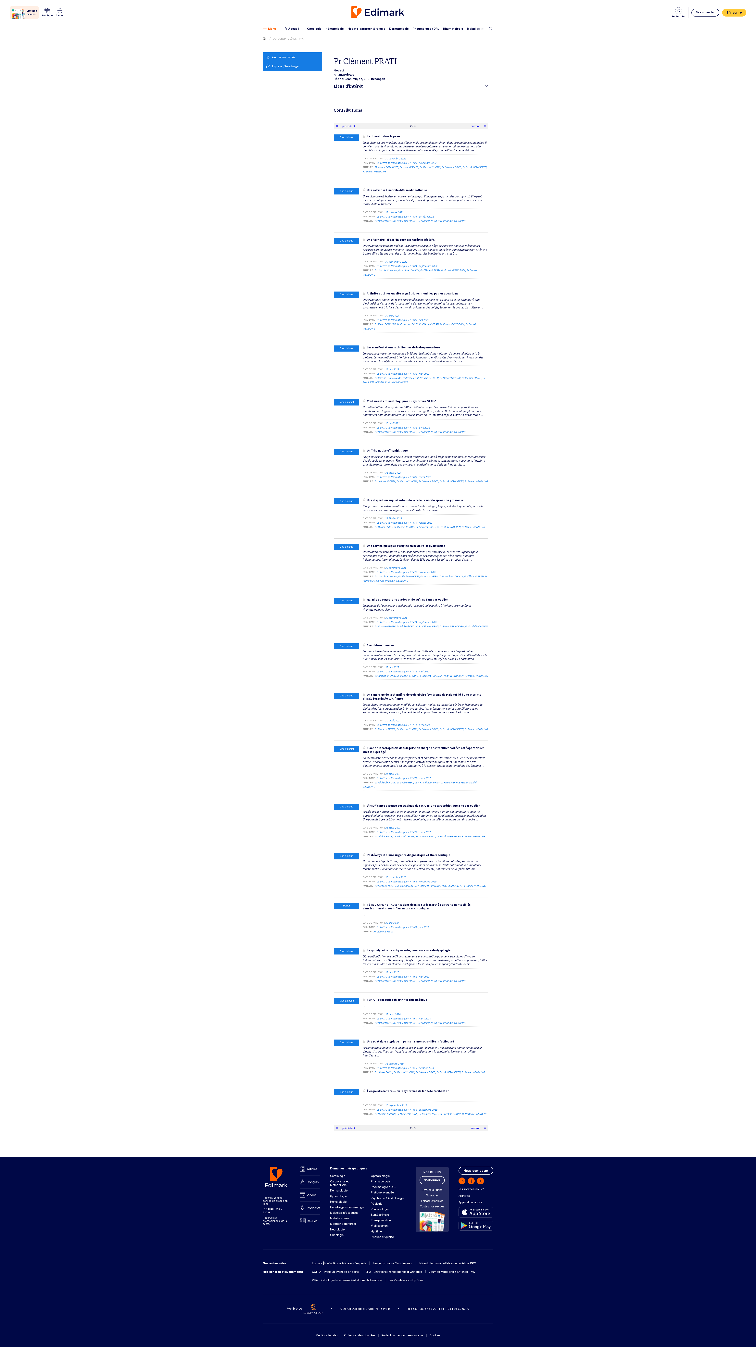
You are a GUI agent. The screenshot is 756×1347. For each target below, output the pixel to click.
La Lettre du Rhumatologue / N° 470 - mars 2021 (404, 778)
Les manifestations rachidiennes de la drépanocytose (403, 347)
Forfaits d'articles (432, 1201)
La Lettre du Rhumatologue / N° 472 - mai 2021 (403, 671)
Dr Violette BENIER (385, 626)
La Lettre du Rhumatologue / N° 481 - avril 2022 (404, 427)
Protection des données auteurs (402, 1335)
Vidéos (312, 1195)
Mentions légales (327, 1335)
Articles (312, 1169)
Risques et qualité (382, 1237)
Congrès (313, 1182)
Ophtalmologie (380, 1176)
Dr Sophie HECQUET (408, 782)
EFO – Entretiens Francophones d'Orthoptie (394, 1271)
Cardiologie (337, 1176)
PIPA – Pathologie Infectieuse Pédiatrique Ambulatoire (347, 1280)
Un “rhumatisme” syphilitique (387, 450)
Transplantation (381, 1220)
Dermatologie (399, 28)
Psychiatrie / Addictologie (387, 1198)
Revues (312, 1221)
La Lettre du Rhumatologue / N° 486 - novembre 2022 (407, 163)
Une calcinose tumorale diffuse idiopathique (397, 190)
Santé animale (380, 1214)
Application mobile (470, 1202)
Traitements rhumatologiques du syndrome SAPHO (401, 401)
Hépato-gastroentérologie (366, 28)
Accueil (293, 28)
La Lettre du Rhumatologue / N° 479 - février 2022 (405, 522)
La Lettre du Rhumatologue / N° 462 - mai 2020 (403, 976)
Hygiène (376, 1231)
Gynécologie (338, 1196)
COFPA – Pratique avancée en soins (335, 1271)
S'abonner (432, 1180)
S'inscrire (734, 12)
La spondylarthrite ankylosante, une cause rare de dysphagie (408, 950)
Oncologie (314, 28)
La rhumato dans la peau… (385, 136)
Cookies (435, 1335)
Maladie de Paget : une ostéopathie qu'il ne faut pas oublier (407, 599)
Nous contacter (475, 1171)
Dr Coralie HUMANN (386, 270)
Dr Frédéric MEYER (408, 378)
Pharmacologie (380, 1181)
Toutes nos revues (432, 1206)
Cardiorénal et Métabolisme (339, 1183)
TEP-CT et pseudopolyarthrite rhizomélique (397, 1000)
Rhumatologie (453, 28)
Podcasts (313, 1208)
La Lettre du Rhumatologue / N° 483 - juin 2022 (403, 320)
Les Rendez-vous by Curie (406, 1280)
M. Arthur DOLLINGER (386, 167)
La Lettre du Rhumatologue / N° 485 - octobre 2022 (406, 216)
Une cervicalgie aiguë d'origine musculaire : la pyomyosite (406, 546)
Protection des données (359, 1335)
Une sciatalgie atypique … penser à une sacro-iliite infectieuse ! (410, 1041)
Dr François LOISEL (407, 324)
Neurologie (337, 1229)
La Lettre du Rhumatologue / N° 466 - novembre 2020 (407, 881)
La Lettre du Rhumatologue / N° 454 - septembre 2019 (407, 1109)
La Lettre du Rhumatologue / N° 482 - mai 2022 (403, 373)
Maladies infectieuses (483, 28)
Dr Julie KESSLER (409, 167)
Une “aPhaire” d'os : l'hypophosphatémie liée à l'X (401, 240)
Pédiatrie (377, 1203)
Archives (464, 1195)
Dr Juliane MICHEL (385, 481)
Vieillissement (379, 1225)
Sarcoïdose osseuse (380, 645)
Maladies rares (339, 1218)
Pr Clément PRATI (451, 167)
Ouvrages (432, 1195)
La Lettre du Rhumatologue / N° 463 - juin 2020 (403, 927)
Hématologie (334, 28)
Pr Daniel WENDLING (374, 171)
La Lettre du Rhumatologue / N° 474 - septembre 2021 (407, 622)
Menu (272, 28)
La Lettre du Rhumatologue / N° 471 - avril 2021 (404, 725)
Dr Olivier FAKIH (383, 527)
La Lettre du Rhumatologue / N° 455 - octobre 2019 (406, 1068)
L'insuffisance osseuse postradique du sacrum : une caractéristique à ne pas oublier (423, 805)
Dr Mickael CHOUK (430, 167)
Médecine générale (343, 1223)
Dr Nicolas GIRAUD (430, 576)
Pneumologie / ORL (426, 28)
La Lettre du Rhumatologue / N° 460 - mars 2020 (404, 1018)
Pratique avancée (382, 1192)
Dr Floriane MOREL (408, 576)
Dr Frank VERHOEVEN (474, 167)
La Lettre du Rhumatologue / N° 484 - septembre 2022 (407, 266)
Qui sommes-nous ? (471, 1189)
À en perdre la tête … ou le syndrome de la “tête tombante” (408, 1091)
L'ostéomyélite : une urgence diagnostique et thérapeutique (408, 855)
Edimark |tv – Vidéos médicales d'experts (339, 1263)
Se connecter (705, 12)
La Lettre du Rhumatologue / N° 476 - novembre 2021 (407, 572)
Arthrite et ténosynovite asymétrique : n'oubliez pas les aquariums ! (413, 293)
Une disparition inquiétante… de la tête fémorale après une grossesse (415, 500)
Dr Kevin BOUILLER (385, 324)
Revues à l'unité (432, 1189)
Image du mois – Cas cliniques (392, 1263)
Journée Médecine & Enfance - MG (452, 1271)
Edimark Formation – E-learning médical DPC (447, 1263)
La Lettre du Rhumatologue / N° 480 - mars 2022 (404, 477)
